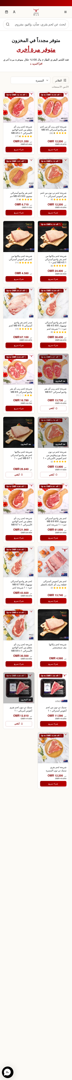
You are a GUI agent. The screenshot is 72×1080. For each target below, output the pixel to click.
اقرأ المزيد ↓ (36, 63)
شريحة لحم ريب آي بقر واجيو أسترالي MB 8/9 (21, 390)
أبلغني (51, 408)
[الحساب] (14, 11)
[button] (7, 1072)
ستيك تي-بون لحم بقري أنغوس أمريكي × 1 (21, 709)
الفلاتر (58, 80)
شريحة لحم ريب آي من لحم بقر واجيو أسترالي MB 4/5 (53, 128)
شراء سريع (53, 149)
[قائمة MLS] (65, 11)
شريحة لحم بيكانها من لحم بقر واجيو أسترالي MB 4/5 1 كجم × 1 (55, 259)
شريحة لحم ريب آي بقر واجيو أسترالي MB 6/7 (55, 390)
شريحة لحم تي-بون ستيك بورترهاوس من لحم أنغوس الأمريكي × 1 (54, 455)
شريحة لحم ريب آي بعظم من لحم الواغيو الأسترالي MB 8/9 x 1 (21, 647)
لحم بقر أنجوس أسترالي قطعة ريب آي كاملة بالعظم (53, 583)
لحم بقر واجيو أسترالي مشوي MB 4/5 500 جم (21, 194)
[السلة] (6, 11)
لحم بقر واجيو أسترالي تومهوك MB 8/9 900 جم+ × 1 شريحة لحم (55, 521)
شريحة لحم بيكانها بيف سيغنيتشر (57, 646)
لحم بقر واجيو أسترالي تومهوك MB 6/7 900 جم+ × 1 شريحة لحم (21, 584)
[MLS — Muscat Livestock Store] (36, 12)
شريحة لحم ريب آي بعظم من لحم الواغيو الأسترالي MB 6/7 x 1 (21, 521)
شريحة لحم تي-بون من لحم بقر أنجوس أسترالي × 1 (53, 194)
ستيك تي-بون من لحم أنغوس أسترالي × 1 (56, 709)
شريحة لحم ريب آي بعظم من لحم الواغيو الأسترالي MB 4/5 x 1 (21, 129)
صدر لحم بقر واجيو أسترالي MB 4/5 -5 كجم (20, 324)
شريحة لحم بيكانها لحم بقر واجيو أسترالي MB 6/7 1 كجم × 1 (21, 455)
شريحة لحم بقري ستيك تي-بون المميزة (56, 769)
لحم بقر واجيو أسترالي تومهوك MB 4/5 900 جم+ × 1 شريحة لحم (55, 325)
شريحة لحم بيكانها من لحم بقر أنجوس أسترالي (20, 257)
